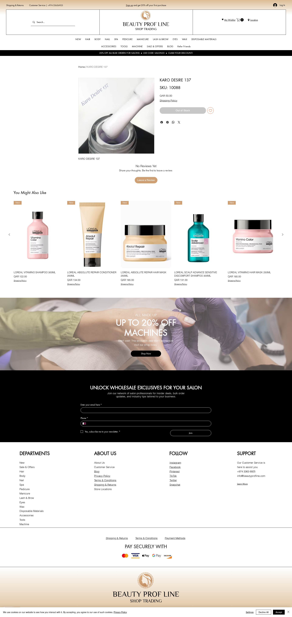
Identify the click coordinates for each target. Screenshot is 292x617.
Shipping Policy (168, 100)
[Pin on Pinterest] (167, 122)
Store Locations (103, 489)
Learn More (242, 483)
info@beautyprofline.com (251, 475)
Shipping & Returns (15, 5)
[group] (146, 243)
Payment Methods (175, 538)
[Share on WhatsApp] (173, 122)
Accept (279, 612)
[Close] (288, 612)
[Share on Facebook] (161, 122)
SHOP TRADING (146, 29)
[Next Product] (283, 234)
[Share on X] (179, 122)
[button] (240, 19)
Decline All (264, 612)
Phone (84, 418)
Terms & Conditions (105, 480)
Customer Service (37, 5)
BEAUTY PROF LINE (146, 24)
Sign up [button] (129, 5)
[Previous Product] (9, 234)
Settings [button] (250, 612)
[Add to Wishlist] (210, 110)
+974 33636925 (55, 5)
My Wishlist (229, 20)
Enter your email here (91, 404)
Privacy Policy (102, 475)
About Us (99, 462)
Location (254, 20)
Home (81, 66)
